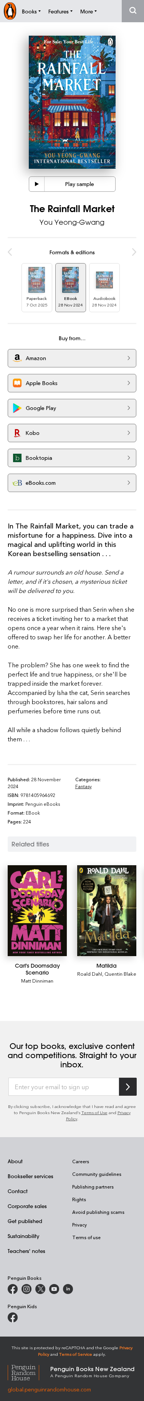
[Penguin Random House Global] (29, 1371)
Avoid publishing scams (98, 1211)
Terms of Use (94, 1112)
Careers (80, 1161)
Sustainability (23, 1236)
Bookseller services (30, 1176)
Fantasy (83, 786)
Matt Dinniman (37, 980)
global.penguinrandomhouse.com (49, 1389)
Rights (79, 1199)
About (15, 1161)
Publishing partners (93, 1186)
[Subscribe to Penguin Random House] (128, 1087)
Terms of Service (75, 1354)
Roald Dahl (89, 973)
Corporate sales (27, 1206)
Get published (25, 1221)
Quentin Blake (120, 973)
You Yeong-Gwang (72, 222)
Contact (18, 1191)
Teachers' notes (26, 1251)
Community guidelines (96, 1174)
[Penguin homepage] (10, 11)
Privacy (79, 1224)
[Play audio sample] (37, 184)
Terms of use (86, 1237)
